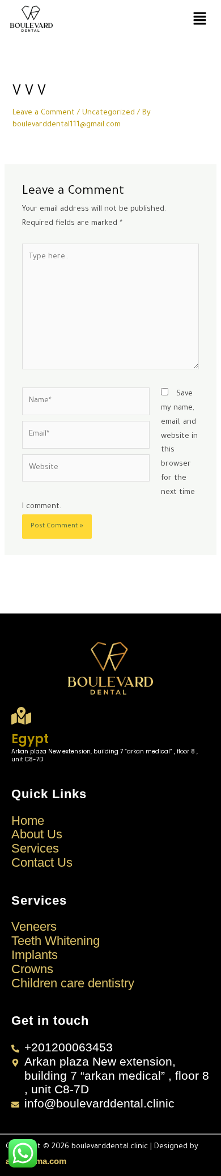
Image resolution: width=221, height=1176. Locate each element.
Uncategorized (108, 113)
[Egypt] (21, 716)
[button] (199, 19)
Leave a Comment (43, 113)
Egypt (30, 739)
